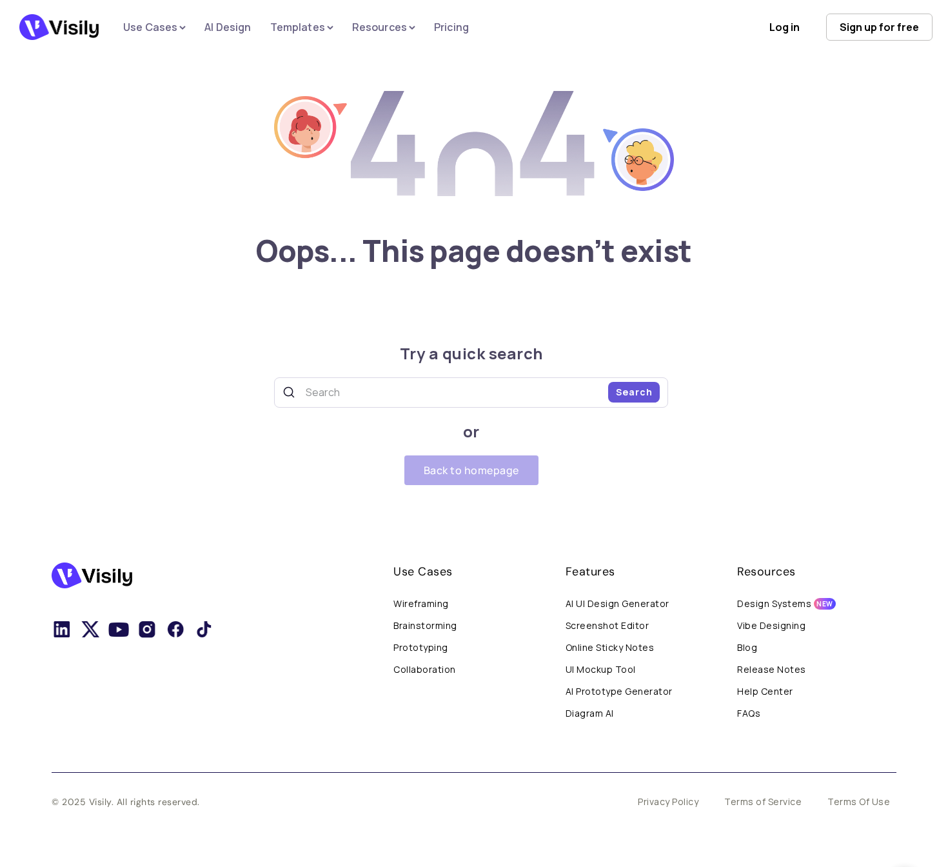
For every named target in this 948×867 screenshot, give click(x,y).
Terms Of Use (858, 801)
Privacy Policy (668, 801)
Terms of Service (763, 801)
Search (634, 392)
